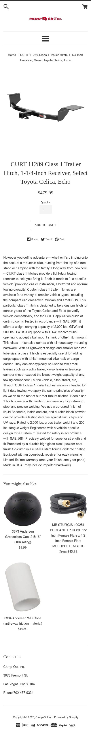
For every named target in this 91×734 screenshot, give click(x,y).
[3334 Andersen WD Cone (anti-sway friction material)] (22, 587)
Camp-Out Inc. (44, 717)
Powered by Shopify (66, 717)
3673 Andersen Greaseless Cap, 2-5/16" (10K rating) (23, 536)
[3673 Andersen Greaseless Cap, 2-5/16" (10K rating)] (22, 508)
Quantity (46, 202)
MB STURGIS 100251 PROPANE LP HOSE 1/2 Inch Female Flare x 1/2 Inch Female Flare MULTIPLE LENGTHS (68, 535)
